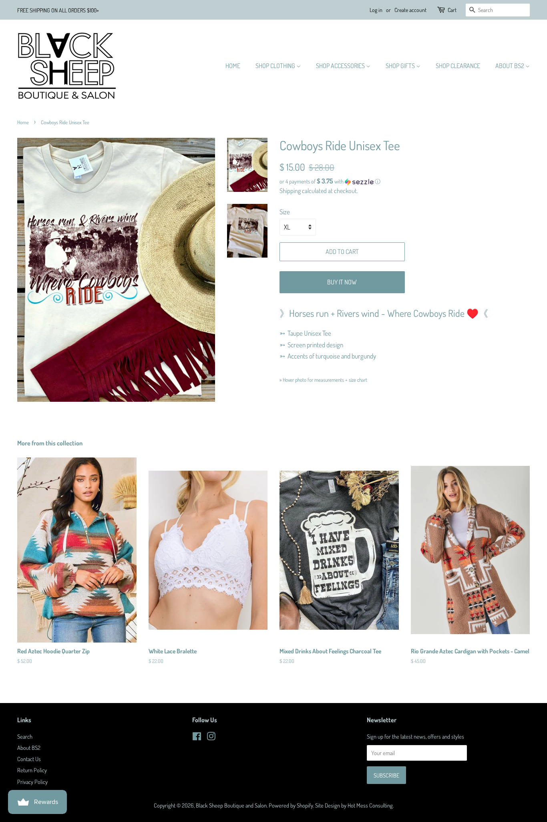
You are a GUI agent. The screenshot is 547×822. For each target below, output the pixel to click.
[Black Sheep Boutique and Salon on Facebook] (196, 737)
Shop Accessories (341, 66)
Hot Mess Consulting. (371, 805)
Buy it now (342, 282)
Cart (452, 9)
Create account (410, 9)
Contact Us (29, 758)
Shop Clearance (458, 66)
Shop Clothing (275, 66)
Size (285, 212)
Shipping (290, 191)
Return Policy (32, 770)
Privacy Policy (32, 781)
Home (232, 66)
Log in (376, 9)
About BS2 (510, 66)
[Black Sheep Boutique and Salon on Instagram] (211, 737)
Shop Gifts (401, 66)
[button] (405, 181)
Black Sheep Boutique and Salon (231, 805)
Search (24, 736)
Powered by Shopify (291, 805)
